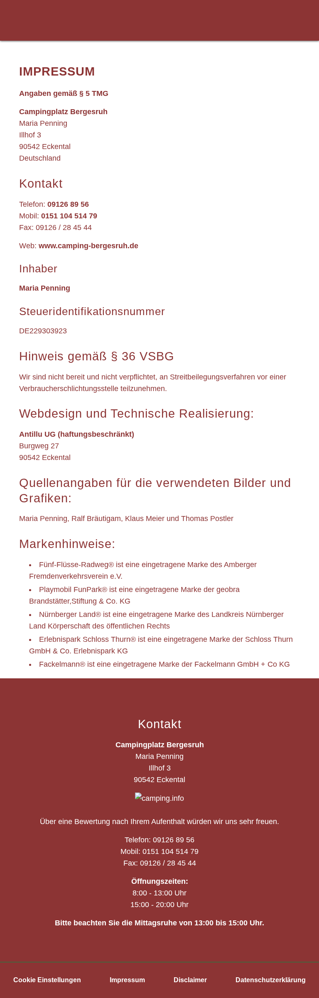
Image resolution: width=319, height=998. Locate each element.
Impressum (127, 979)
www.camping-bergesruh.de (88, 246)
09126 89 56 (68, 204)
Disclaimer (190, 979)
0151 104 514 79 (69, 216)
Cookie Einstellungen (47, 979)
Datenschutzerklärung (271, 979)
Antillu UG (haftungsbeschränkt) (76, 434)
